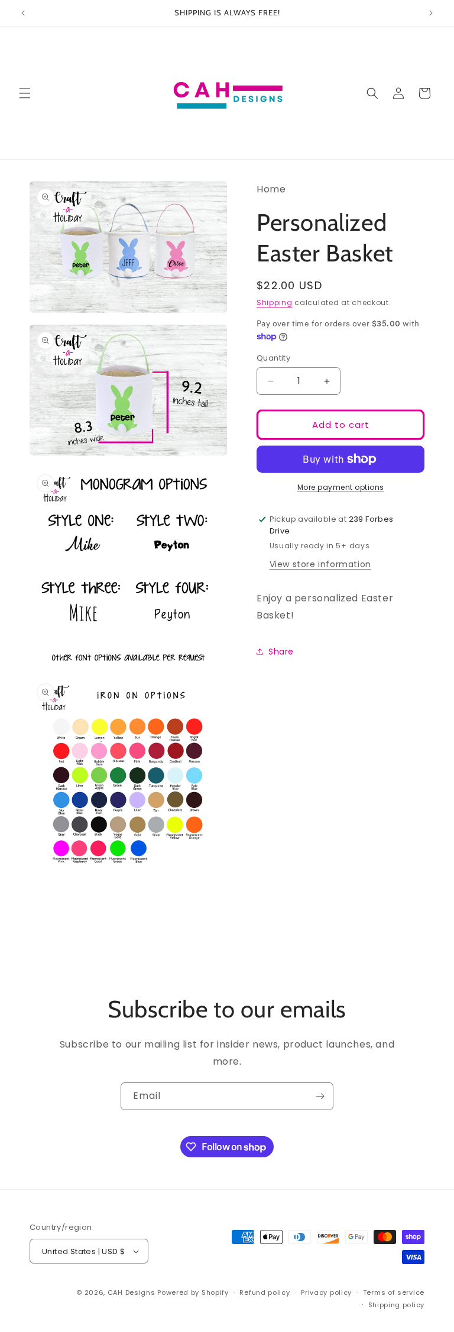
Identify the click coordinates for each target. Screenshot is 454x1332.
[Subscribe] (320, 1096)
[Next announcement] (431, 13)
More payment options (340, 487)
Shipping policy (396, 1305)
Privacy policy (326, 1292)
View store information (320, 564)
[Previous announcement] (23, 13)
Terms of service (393, 1292)
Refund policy (264, 1292)
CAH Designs (131, 1292)
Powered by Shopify (193, 1292)
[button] (25, 93)
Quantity (273, 358)
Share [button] (281, 651)
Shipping (275, 302)
